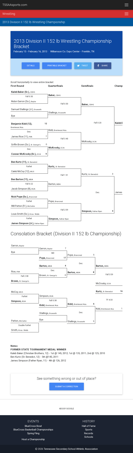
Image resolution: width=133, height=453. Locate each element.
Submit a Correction (66, 386)
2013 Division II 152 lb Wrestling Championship (33, 22)
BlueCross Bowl (33, 426)
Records (88, 433)
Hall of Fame (89, 426)
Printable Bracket (56, 65)
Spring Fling (33, 433)
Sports (88, 429)
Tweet (84, 65)
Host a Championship (33, 439)
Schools (88, 436)
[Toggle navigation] (126, 5)
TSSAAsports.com (14, 5)
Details (30, 65)
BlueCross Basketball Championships (33, 429)
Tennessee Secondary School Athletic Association (71, 448)
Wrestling (8, 14)
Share (104, 65)
